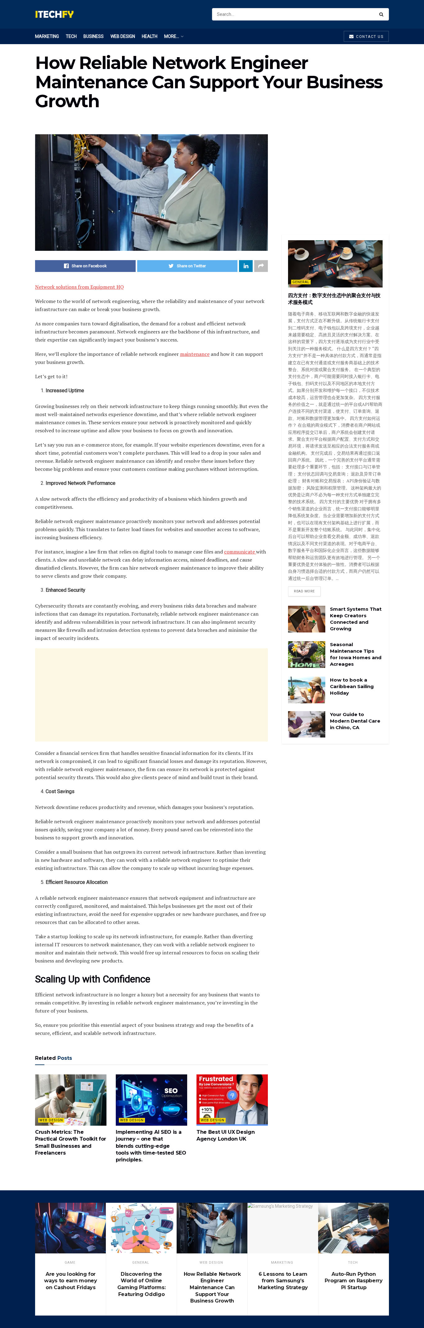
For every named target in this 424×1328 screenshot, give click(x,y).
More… (171, 36)
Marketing (47, 36)
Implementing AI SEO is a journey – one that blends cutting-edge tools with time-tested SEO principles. (151, 1146)
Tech (71, 36)
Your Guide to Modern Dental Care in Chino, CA (355, 720)
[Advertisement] (151, 695)
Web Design (123, 36)
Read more (304, 591)
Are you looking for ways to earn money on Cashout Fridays (70, 1280)
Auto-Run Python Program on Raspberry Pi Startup (354, 1280)
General (300, 282)
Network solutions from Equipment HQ (79, 286)
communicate (240, 551)
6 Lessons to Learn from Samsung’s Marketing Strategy (283, 1280)
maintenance (195, 354)
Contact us (369, 36)
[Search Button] (382, 14)
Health (149, 36)
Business (93, 36)
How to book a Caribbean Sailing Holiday (352, 686)
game (70, 1263)
